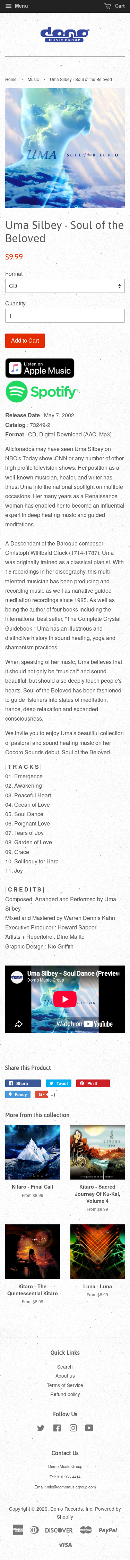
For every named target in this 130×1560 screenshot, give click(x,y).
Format (14, 274)
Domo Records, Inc (71, 1508)
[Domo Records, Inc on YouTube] (89, 1429)
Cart (119, 5)
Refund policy (65, 1393)
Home (11, 79)
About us (65, 1375)
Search (65, 1366)
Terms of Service (65, 1384)
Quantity (15, 303)
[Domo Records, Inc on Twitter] (41, 1429)
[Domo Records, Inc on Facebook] (57, 1429)
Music (33, 79)
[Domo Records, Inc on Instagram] (73, 1429)
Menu (21, 5)
